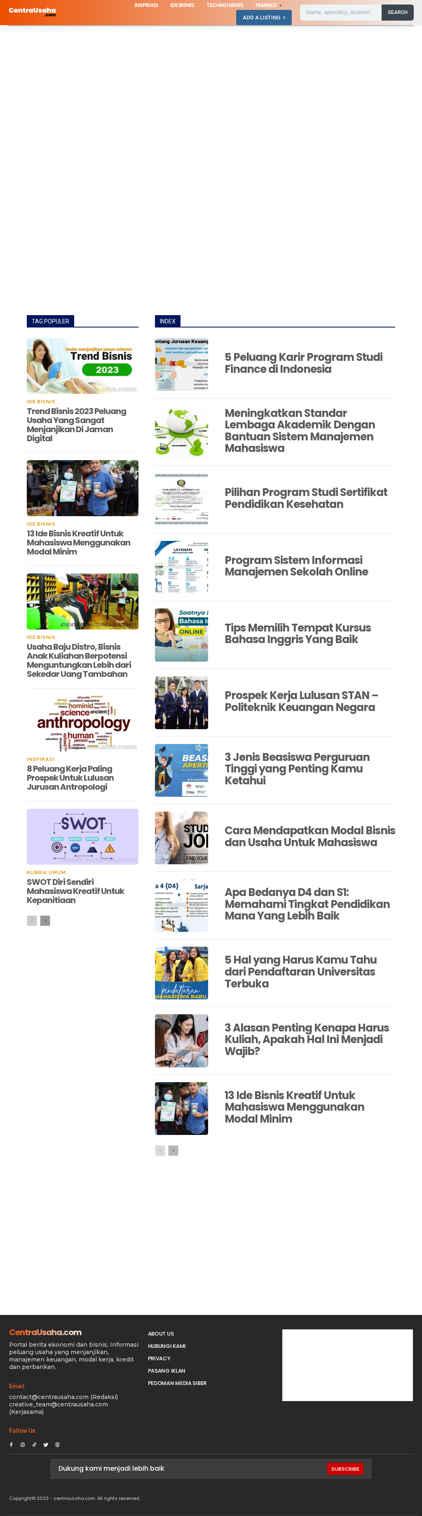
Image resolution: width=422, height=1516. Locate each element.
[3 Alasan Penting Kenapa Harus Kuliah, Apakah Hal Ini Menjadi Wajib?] (181, 1040)
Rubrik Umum (46, 872)
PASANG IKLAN (166, 1371)
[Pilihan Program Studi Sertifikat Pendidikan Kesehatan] (181, 499)
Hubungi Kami (167, 1346)
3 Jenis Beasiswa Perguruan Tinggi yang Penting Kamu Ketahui (297, 769)
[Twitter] (45, 1444)
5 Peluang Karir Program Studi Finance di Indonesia (303, 363)
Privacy (159, 1358)
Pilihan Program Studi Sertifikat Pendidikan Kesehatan (306, 498)
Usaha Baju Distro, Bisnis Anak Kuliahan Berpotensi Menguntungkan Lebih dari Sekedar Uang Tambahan (79, 660)
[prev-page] (32, 920)
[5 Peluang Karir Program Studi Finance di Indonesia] (181, 364)
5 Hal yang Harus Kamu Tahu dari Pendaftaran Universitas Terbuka (301, 971)
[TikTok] (34, 1444)
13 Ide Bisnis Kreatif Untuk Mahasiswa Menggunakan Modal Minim (78, 542)
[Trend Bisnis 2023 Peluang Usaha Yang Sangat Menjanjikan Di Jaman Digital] (82, 366)
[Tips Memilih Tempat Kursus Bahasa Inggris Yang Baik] (181, 634)
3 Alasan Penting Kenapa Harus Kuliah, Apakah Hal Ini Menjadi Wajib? (307, 1039)
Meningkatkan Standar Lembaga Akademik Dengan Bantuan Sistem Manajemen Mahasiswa (300, 431)
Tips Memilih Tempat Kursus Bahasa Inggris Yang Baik (298, 633)
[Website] (57, 1444)
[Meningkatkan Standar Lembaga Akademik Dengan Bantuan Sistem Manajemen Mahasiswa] (181, 432)
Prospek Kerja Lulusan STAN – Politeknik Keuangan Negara (301, 701)
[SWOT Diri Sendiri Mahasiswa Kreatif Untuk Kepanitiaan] (82, 837)
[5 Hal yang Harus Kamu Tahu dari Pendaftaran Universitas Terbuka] (181, 973)
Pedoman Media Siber (177, 1383)
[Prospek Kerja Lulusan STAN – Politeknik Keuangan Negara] (181, 702)
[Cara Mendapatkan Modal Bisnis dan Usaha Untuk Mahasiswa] (181, 838)
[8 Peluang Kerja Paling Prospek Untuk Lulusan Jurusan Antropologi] (82, 724)
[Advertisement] (211, 86)
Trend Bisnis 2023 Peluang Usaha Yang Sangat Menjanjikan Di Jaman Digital (76, 424)
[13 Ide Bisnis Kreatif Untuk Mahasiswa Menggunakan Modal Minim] (82, 488)
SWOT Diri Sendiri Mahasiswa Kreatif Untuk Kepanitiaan (75, 891)
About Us (161, 1334)
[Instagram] (22, 1444)
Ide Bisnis (41, 401)
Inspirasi (41, 759)
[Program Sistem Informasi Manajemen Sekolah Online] (181, 567)
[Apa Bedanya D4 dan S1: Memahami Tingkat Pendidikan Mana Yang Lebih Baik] (181, 905)
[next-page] (45, 920)
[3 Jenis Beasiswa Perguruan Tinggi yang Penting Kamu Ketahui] (181, 770)
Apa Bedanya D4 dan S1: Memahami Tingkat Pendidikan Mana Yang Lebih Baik (307, 904)
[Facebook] (11, 1444)
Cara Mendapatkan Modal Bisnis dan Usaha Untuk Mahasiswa (310, 836)
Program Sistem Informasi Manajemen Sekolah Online (296, 566)
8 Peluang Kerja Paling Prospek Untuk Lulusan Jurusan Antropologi (70, 778)
